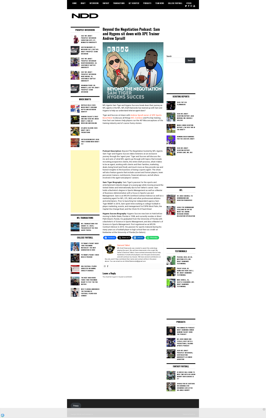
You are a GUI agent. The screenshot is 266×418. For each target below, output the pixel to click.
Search (169, 56)
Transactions (119, 3)
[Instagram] (105, 266)
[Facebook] (108, 266)
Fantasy (106, 3)
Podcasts (147, 3)
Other (188, 3)
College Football (175, 3)
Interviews (94, 3)
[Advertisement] (85, 181)
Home (74, 3)
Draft (83, 3)
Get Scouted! (134, 3)
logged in (115, 277)
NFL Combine (137, 118)
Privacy (75, 405)
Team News (159, 3)
